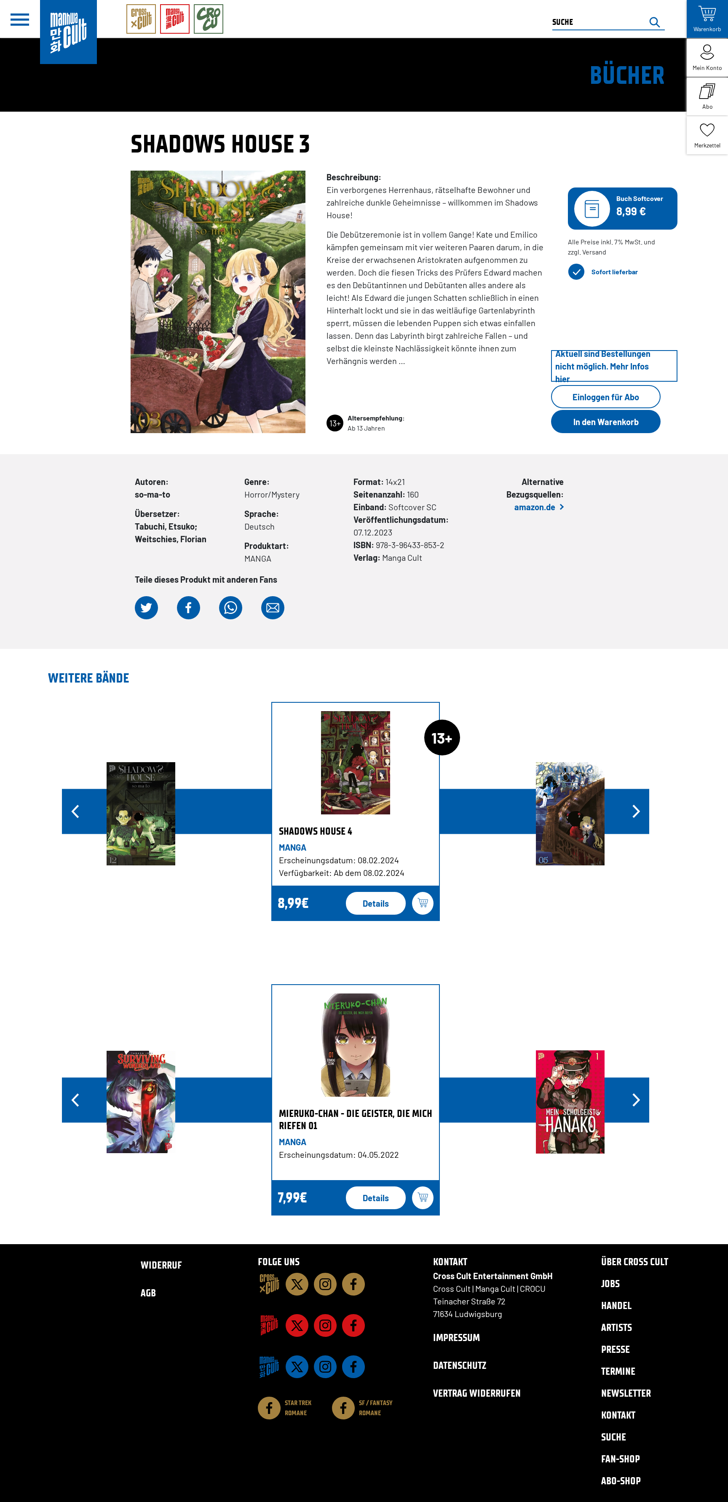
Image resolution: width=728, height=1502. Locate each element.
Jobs (610, 1283)
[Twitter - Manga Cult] (297, 1325)
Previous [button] (75, 811)
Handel (616, 1305)
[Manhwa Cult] (269, 1367)
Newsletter (626, 1393)
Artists (616, 1327)
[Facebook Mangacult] (353, 1325)
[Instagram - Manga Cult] (325, 1325)
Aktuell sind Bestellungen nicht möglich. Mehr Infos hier (602, 366)
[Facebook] (353, 1284)
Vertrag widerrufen (477, 1393)
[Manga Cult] (269, 1325)
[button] (146, 607)
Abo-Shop (621, 1481)
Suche (613, 1437)
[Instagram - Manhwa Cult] (325, 1367)
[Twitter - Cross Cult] (297, 1284)
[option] (355, 811)
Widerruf (161, 1265)
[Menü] (19, 19)
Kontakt (618, 1415)
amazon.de (534, 507)
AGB (148, 1293)
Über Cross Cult (634, 1262)
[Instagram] (325, 1284)
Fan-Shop (620, 1459)
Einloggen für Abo (606, 397)
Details (376, 903)
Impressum (456, 1337)
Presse (615, 1349)
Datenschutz (459, 1365)
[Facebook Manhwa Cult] (353, 1367)
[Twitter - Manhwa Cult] (297, 1367)
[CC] (269, 1284)
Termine (618, 1371)
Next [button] (636, 811)
